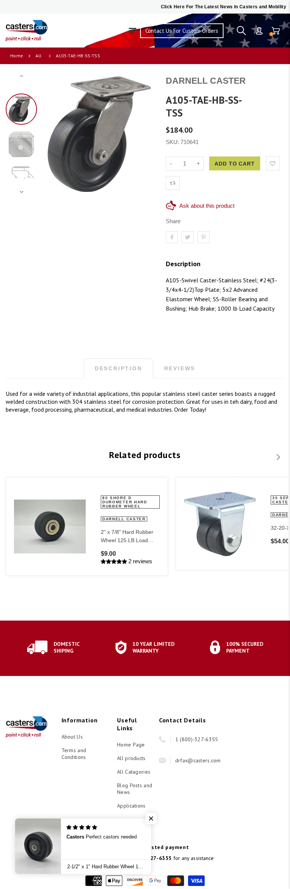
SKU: (173, 142)
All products (131, 758)
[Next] (145, 134)
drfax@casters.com (198, 760)
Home (16, 55)
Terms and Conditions (74, 753)
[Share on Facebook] (172, 237)
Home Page (131, 744)
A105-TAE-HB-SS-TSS (78, 55)
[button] (151, 818)
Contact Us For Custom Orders (181, 30)
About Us (72, 736)
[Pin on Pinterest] (203, 237)
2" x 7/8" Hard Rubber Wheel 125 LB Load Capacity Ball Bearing (127, 536)
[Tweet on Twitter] (188, 237)
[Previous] (53, 134)
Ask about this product (206, 205)
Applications (131, 805)
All (38, 55)
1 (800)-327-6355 (196, 739)
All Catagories (133, 771)
